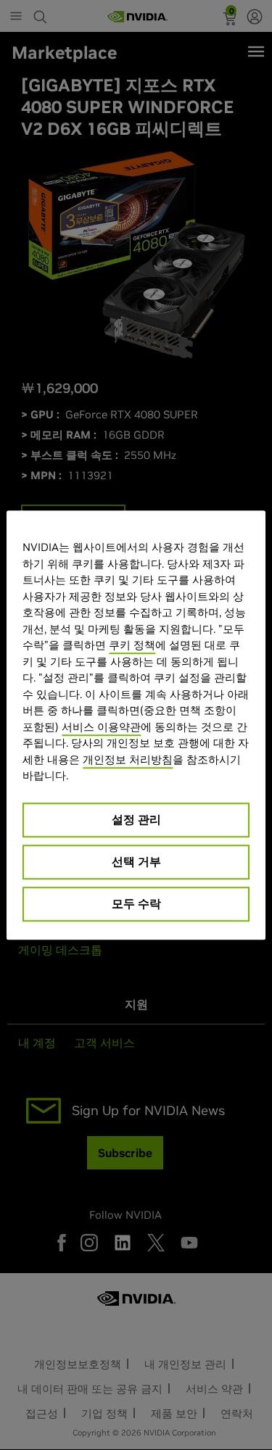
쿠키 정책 (132, 645)
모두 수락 (136, 903)
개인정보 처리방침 (128, 759)
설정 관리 (136, 819)
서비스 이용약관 (101, 727)
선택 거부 (136, 861)
